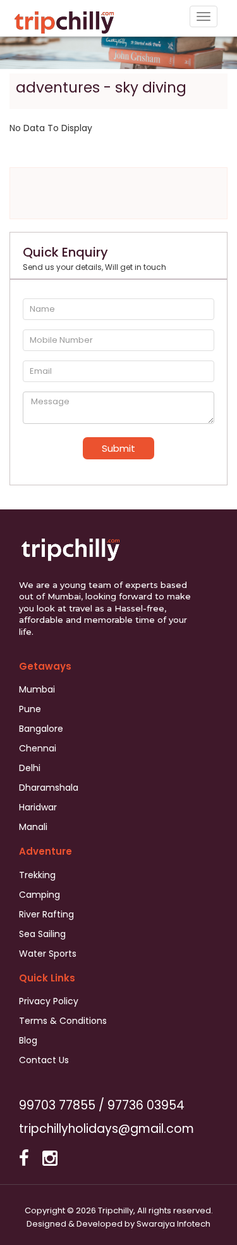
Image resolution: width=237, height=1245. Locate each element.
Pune (30, 709)
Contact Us (44, 1060)
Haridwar (38, 807)
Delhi (29, 768)
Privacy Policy (48, 1001)
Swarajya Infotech (173, 1224)
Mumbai (37, 689)
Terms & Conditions (63, 1020)
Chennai (37, 748)
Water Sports (47, 953)
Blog (28, 1040)
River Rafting (46, 914)
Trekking (37, 875)
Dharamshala (48, 787)
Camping (39, 894)
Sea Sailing (42, 934)
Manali (33, 826)
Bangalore (41, 728)
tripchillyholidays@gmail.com (106, 1128)
